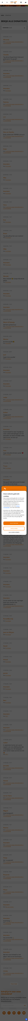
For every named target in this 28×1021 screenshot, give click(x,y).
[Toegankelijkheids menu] (26, 1019)
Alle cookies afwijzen (14, 532)
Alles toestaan (14, 523)
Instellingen (14, 528)
